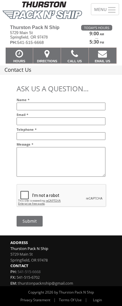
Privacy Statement (35, 299)
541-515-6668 (29, 271)
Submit (30, 221)
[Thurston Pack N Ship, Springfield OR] (42, 10)
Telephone (26, 129)
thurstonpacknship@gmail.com (45, 283)
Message (25, 144)
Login (97, 299)
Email (22, 114)
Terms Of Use (70, 299)
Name (23, 100)
